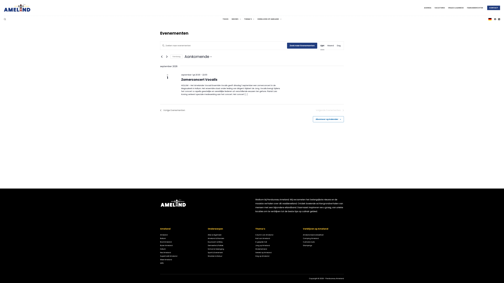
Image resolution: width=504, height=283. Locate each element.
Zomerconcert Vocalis (199, 79)
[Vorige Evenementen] (161, 56)
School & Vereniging (216, 249)
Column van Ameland (264, 235)
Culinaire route (309, 242)
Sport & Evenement (215, 252)
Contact (493, 8)
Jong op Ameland (262, 245)
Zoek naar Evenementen (302, 45)
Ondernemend (261, 249)
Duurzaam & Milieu (215, 242)
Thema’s (248, 19)
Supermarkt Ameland (168, 256)
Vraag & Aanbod (456, 8)
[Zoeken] (5, 19)
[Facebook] (495, 19)
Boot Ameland (166, 242)
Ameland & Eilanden (216, 238)
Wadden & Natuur (215, 256)
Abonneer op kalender (327, 119)
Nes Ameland (165, 252)
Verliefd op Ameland (263, 252)
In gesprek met (261, 242)
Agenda (427, 8)
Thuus (225, 19)
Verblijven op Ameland (268, 19)
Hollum (163, 249)
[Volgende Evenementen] (166, 56)
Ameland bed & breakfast (313, 235)
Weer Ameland (166, 259)
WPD (162, 263)
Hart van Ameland (262, 238)
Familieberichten (475, 8)
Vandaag (176, 56)
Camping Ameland (311, 238)
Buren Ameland (166, 245)
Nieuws (235, 19)
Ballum (163, 238)
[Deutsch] (490, 19)
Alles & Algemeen (215, 235)
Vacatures (440, 8)
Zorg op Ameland (262, 256)
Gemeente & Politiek (215, 245)
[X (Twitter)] (499, 19)
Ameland (164, 235)
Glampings (307, 245)
